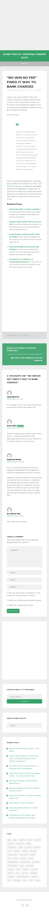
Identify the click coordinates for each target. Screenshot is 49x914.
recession (34, 869)
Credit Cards (12, 847)
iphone (33, 855)
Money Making (12, 862)
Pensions (11, 869)
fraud (9, 851)
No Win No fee (13, 514)
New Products (12, 866)
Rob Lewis (29, 90)
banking (22, 840)
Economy (28, 847)
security (24, 873)
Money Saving (22, 335)
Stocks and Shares (22, 877)
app (9, 840)
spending (11, 877)
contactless (20, 844)
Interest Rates (12, 855)
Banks (14, 335)
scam (17, 873)
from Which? (33, 183)
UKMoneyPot (13, 397)
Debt (20, 847)
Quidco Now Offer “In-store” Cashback (24, 209)
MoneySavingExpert (14, 186)
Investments (24, 855)
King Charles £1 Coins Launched (21, 803)
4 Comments (38, 90)
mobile (23, 858)
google (25, 851)
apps (15, 840)
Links (9, 858)
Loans (16, 858)
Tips (28, 335)
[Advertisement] (24, 25)
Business (37, 840)
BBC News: (15, 115)
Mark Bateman (14, 460)
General (17, 851)
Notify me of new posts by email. (21, 605)
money (30, 858)
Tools (30, 880)
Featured (37, 847)
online (22, 866)
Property (25, 869)
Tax (9, 880)
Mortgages (35, 862)
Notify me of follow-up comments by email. (25, 600)
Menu (24, 64)
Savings (10, 873)
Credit (29, 844)
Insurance (33, 851)
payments (30, 866)
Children (10, 844)
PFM (18, 869)
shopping (33, 873)
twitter (38, 880)
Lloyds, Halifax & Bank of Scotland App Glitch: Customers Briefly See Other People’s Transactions (23, 758)
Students (34, 877)
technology (16, 880)
